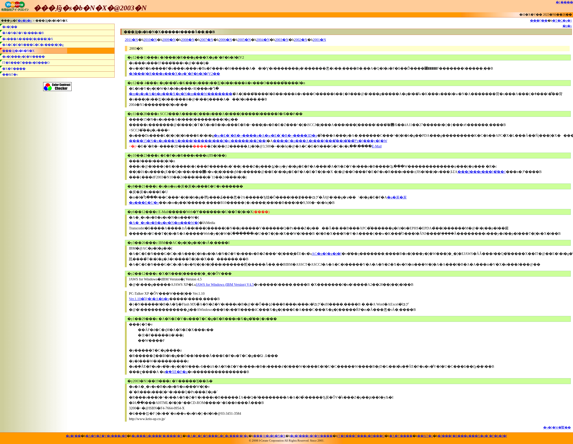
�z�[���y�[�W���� (23, 56)
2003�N (282, 40)
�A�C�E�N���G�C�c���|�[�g (33, 45)
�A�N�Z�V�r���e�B (23, 33)
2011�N (131, 40)
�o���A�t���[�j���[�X (27, 39)
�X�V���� (14, 68)
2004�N (263, 40)
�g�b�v (25, 20)
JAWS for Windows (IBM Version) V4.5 (225, 284)
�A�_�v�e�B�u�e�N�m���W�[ (164, 223)
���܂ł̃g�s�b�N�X (18, 51)
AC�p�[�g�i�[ (327, 254)
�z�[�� (9, 27)
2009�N (169, 40)
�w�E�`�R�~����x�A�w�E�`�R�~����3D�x (265, 135)
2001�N (319, 40)
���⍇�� (538, 20)
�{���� (564, 2)
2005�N (244, 40)
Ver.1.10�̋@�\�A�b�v (149, 299)
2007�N (206, 40)
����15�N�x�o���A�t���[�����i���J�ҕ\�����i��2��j (198, 141)
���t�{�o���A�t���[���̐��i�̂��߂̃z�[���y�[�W (330, 141)
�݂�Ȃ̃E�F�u (176, 372)
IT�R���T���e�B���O (25, 62)
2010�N (150, 40)
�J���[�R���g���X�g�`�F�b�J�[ (472, 436)
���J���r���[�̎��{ (482, 172)
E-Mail (377, 146)
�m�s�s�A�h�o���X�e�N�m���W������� (180, 94)
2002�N (300, 40)
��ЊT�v (10, 74)
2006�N (225, 40)
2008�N (188, 40)
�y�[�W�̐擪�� (557, 427)
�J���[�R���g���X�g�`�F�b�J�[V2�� (174, 74)
